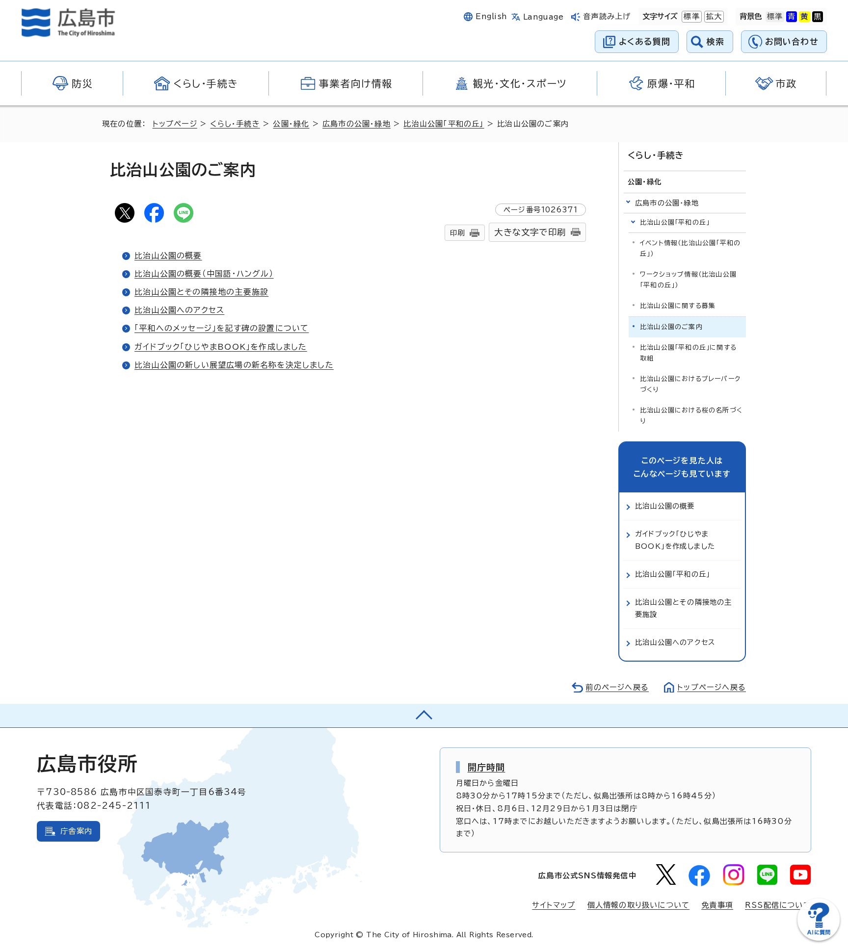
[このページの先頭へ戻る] (424, 715)
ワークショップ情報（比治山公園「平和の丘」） (688, 279)
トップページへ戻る (711, 687)
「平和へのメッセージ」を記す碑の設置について (221, 328)
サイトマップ (553, 905)
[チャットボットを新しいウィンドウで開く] (818, 938)
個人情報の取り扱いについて (638, 905)
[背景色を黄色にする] (804, 16)
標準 (690, 16)
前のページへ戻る (617, 687)
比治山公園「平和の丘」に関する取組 (688, 352)
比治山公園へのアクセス (179, 310)
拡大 (713, 16)
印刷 (457, 232)
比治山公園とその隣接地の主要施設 (201, 292)
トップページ (175, 124)
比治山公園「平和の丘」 (443, 124)
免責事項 (717, 905)
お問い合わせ (792, 41)
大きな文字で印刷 (530, 232)
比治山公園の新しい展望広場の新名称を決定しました (234, 365)
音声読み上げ (607, 16)
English (491, 16)
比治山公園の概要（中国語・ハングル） (204, 274)
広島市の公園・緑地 (356, 124)
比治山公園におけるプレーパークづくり (690, 384)
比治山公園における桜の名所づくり (691, 415)
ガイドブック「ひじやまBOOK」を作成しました (220, 347)
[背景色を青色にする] (791, 16)
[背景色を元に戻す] (775, 16)
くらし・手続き (235, 124)
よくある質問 (644, 41)
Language (543, 17)
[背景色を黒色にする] (817, 16)
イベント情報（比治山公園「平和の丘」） (690, 248)
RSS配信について (778, 905)
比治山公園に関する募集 (678, 306)
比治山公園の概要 (168, 255)
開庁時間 (486, 767)
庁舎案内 (76, 831)
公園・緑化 (291, 124)
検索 (716, 41)
